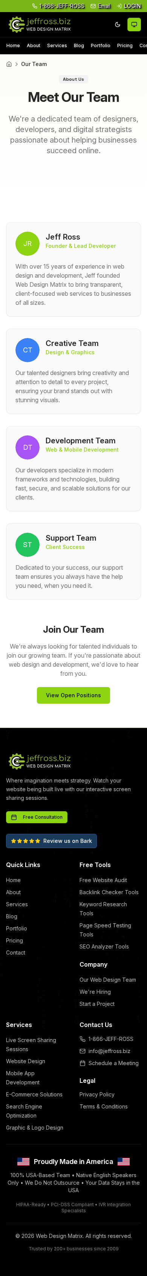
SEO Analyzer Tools (104, 946)
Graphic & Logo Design (34, 1127)
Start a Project (97, 1004)
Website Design (25, 1061)
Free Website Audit (103, 880)
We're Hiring (95, 992)
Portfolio (100, 45)
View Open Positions (73, 695)
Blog (79, 45)
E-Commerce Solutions (34, 1094)
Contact (15, 952)
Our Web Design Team (108, 979)
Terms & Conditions (104, 1106)
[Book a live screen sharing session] (134, 24)
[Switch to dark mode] (117, 24)
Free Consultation (43, 817)
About (33, 45)
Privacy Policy (97, 1094)
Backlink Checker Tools (109, 892)
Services (57, 45)
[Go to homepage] (39, 24)
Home (13, 45)
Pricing (125, 45)
